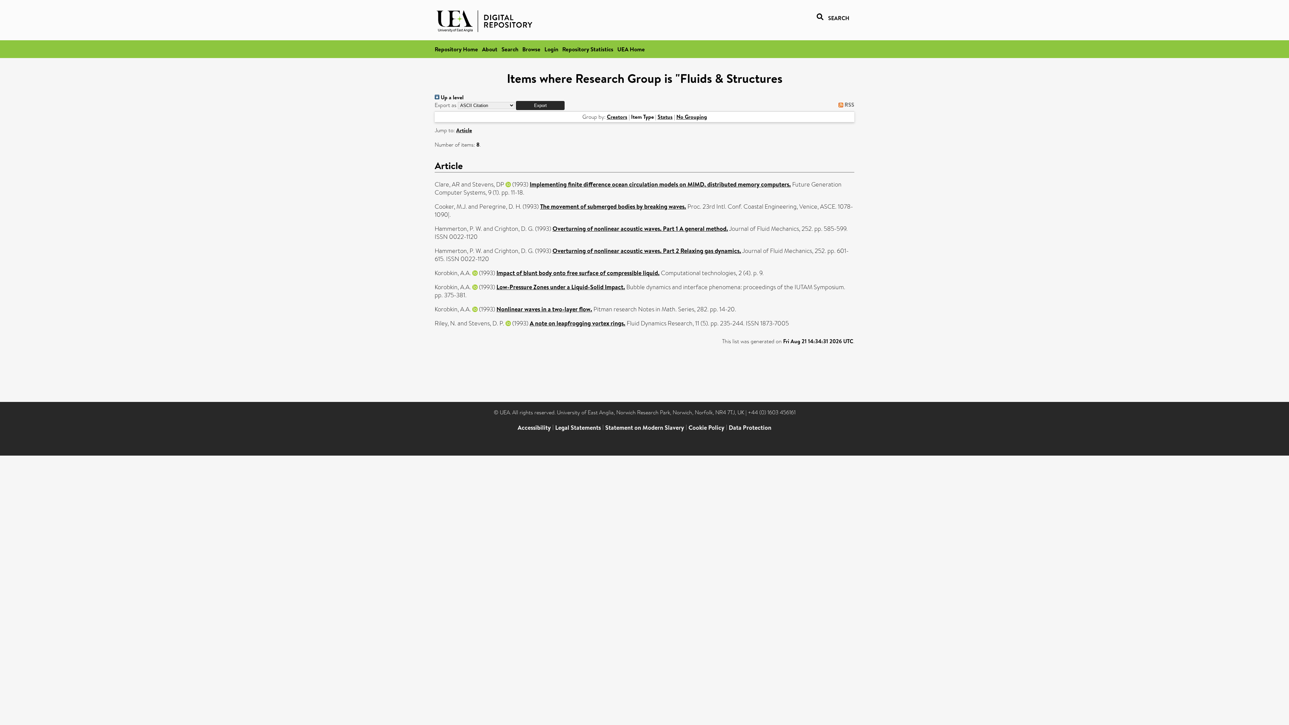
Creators (617, 116)
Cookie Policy (706, 427)
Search (510, 49)
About (489, 49)
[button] (540, 105)
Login (551, 49)
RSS (848, 104)
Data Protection (750, 427)
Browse (531, 49)
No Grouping (691, 116)
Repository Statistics (587, 49)
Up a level (451, 97)
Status (665, 116)
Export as (446, 105)
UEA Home (631, 49)
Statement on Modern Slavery (644, 427)
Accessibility (534, 427)
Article (464, 130)
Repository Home (456, 49)
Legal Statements (578, 427)
